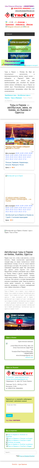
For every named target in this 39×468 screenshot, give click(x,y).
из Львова (18, 147)
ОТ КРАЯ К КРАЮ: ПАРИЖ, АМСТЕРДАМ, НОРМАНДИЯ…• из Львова (18, 199)
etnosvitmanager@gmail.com (19, 379)
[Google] (21, 19)
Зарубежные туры (10, 95)
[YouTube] (23, 19)
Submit (9, 415)
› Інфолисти (20, 24)
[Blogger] (33, 19)
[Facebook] (26, 19)
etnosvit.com (29, 357)
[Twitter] (31, 19)
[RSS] (18, 19)
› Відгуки (29, 24)
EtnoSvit (31, 456)
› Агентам (21, 22)
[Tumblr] (28, 19)
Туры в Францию (16, 98)
